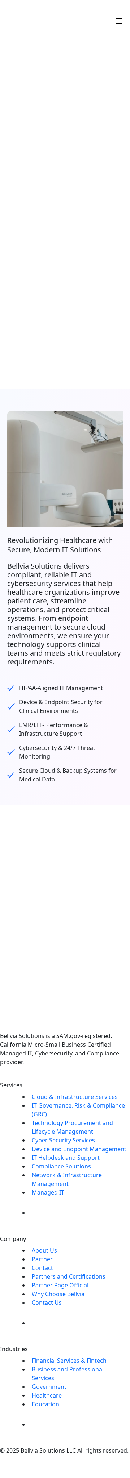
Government (49, 1387)
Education (45, 1404)
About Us (44, 1250)
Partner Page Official (60, 1285)
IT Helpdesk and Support (66, 1158)
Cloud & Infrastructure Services (75, 1097)
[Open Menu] (119, 20)
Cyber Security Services (63, 1140)
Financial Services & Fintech (69, 1361)
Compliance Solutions (61, 1166)
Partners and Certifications (68, 1276)
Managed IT (48, 1192)
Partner (42, 1259)
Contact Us (47, 1303)
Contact (42, 1268)
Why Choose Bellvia (58, 1294)
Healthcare (47, 1395)
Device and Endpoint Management (79, 1149)
